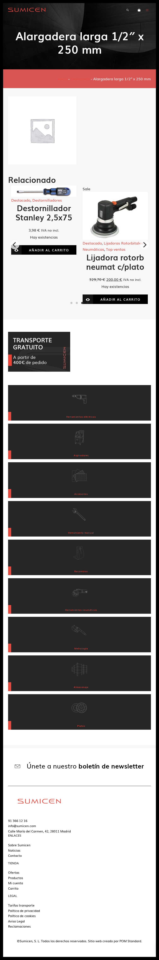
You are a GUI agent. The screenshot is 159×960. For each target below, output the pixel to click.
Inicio (62, 78)
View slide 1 (71, 303)
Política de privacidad (24, 910)
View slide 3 (82, 303)
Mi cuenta (15, 883)
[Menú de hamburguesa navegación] (147, 9)
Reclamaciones (19, 926)
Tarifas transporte (21, 905)
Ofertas (13, 872)
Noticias (14, 850)
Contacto (15, 855)
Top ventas (44, 249)
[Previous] (14, 244)
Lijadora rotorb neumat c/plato (44, 261)
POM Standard (130, 941)
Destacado (80, 78)
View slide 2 (77, 303)
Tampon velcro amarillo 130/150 (115, 254)
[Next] (144, 244)
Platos (109, 236)
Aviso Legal (16, 921)
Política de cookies (22, 915)
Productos (15, 877)
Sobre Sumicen (19, 845)
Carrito (13, 888)
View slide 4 (88, 303)
